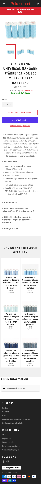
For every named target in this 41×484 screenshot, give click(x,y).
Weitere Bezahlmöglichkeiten (20, 126)
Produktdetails (10, 202)
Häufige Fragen (10, 228)
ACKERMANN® (12, 473)
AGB (4, 434)
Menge (4, 99)
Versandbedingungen (10, 450)
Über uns (5, 415)
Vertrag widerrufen (11, 467)
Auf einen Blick (9, 161)
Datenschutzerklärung (11, 446)
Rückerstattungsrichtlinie (12, 423)
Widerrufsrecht (8, 442)
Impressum (6, 438)
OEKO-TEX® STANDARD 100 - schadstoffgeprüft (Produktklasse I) (18, 210)
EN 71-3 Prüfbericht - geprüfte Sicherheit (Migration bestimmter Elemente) (17, 220)
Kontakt (5, 411)
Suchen (5, 408)
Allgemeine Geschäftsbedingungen (16, 419)
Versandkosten (27, 90)
